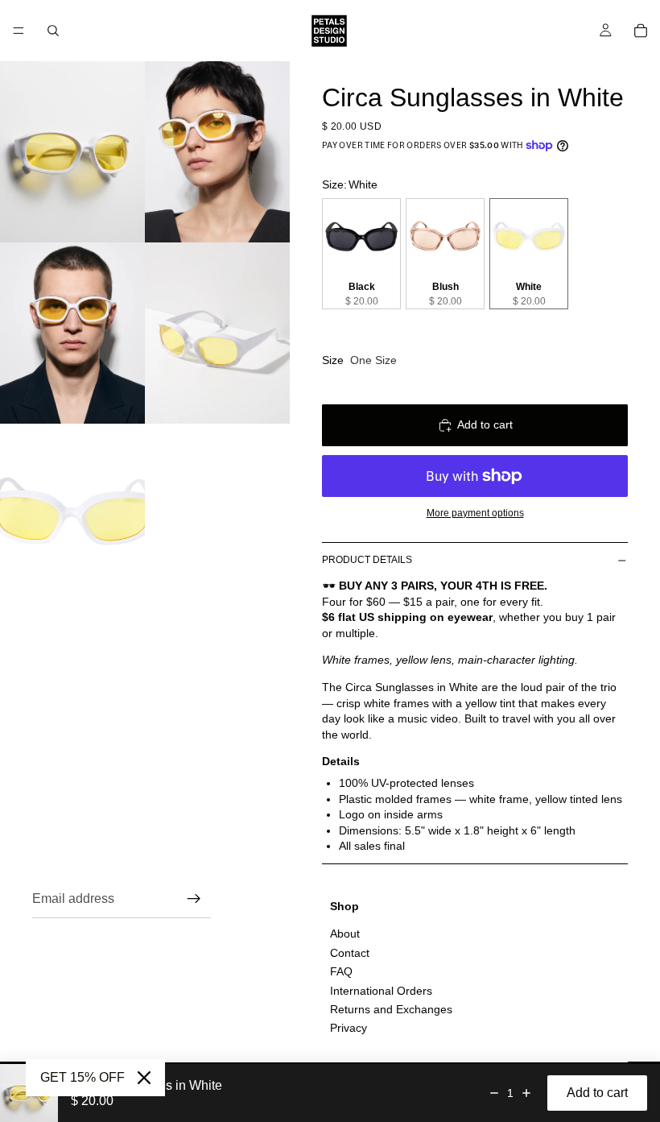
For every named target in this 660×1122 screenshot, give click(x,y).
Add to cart (485, 424)
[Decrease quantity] (494, 1093)
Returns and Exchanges (391, 1009)
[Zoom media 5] (72, 514)
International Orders (381, 990)
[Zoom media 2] (217, 151)
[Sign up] (194, 899)
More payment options (475, 512)
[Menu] (18, 30)
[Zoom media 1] (72, 151)
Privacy (348, 1027)
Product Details (367, 559)
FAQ (341, 971)
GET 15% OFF (82, 1077)
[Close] (144, 1077)
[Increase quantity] (526, 1093)
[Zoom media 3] (72, 333)
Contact (349, 952)
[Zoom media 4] (217, 333)
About (345, 933)
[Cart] (640, 30)
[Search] (53, 30)
